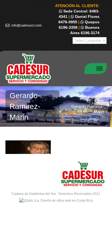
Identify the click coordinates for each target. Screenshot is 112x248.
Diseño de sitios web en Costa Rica (67, 200)
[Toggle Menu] (99, 68)
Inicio (99, 101)
